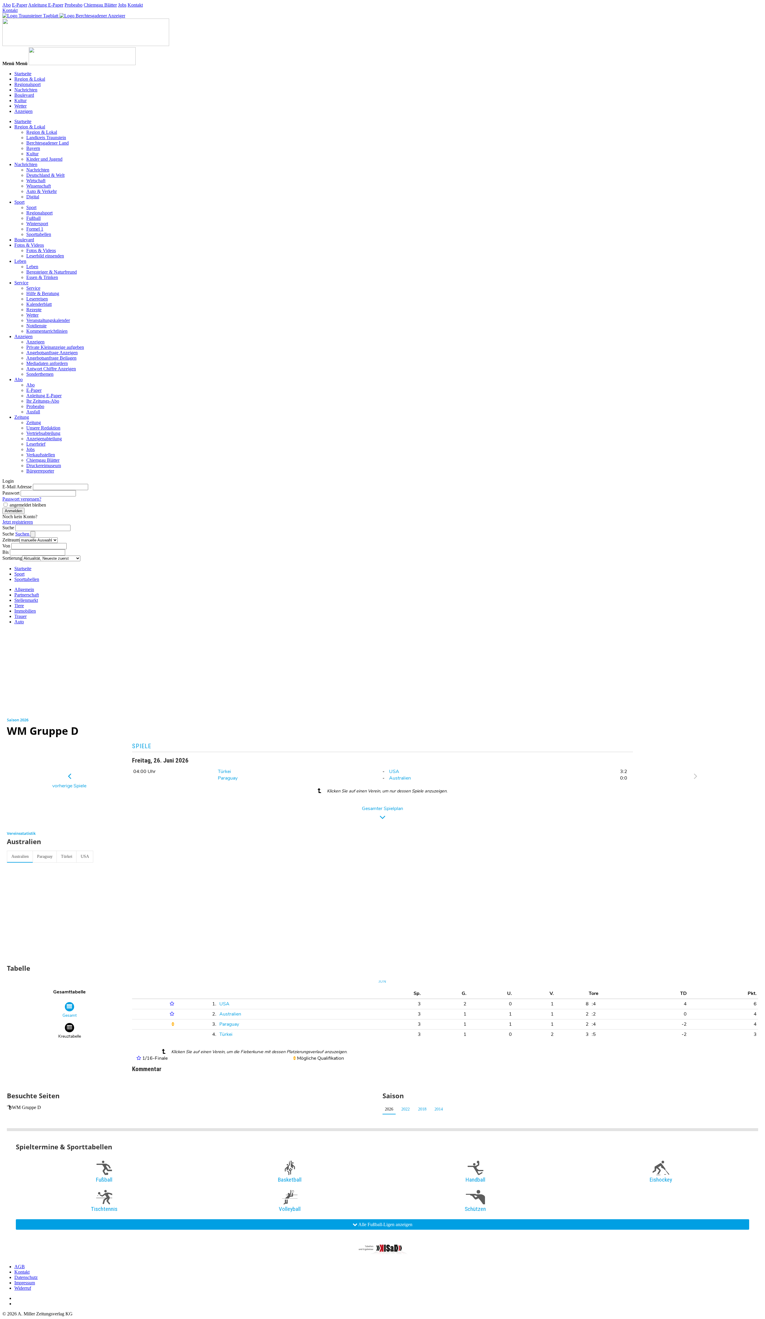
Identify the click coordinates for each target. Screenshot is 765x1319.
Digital (32, 196)
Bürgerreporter (40, 470)
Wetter (20, 105)
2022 (405, 1109)
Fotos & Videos (29, 245)
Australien (400, 778)
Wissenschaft (38, 185)
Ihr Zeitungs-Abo (42, 401)
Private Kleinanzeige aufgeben (55, 347)
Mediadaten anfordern (47, 363)
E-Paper (19, 4)
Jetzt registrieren (17, 521)
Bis (5, 552)
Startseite (22, 73)
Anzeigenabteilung (44, 438)
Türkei (224, 771)
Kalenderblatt (39, 304)
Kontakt (135, 4)
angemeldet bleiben (28, 504)
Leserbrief (35, 444)
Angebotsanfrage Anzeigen (52, 352)
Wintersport (37, 223)
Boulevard (24, 95)
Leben (20, 261)
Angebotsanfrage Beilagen (51, 358)
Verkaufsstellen (40, 454)
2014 (438, 1109)
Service (21, 282)
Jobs (122, 4)
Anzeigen (23, 111)
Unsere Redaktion (43, 427)
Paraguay (228, 778)
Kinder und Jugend (44, 159)
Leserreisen (37, 298)
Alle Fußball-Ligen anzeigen (384, 1224)
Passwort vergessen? (21, 498)
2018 (422, 1109)
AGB (19, 1266)
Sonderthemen (39, 374)
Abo (6, 4)
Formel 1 (34, 228)
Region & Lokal (29, 79)
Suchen (22, 533)
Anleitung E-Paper (45, 4)
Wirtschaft (35, 180)
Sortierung (12, 558)
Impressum (24, 1282)
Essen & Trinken (42, 277)
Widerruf (22, 1288)
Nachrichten (25, 89)
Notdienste (36, 325)
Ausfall (33, 411)
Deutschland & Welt (45, 175)
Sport (19, 202)
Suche (8, 527)
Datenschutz (26, 1277)
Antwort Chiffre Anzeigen (51, 368)
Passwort (10, 493)
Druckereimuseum (43, 465)
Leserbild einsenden (45, 255)
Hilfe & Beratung (42, 293)
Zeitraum (10, 539)
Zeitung (21, 417)
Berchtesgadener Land (47, 142)
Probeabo (73, 4)
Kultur (20, 100)
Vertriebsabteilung (43, 433)
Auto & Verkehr (41, 191)
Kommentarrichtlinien (47, 331)
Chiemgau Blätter (100, 4)
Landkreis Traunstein (46, 137)
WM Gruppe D (26, 1107)
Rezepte (34, 309)
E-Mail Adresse (17, 486)
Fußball (33, 218)
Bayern (33, 148)
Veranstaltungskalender (48, 320)
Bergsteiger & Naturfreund (51, 271)
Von (6, 545)
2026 (389, 1109)
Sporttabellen (38, 234)
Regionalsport (27, 84)
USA (394, 771)
